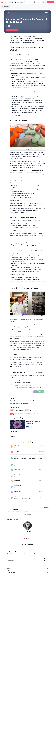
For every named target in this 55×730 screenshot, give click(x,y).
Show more (27, 501)
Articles (7, 12)
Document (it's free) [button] (12, 29)
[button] (46, 13)
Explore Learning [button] (9, 2)
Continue (41, 391)
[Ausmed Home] (2, 2)
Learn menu (6, 6)
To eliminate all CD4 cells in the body (21, 382)
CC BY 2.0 (42, 315)
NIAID (33, 148)
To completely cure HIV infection (20, 380)
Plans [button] (38, 2)
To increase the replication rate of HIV (22, 385)
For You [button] (29, 2)
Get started (50, 2)
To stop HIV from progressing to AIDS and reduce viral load (27, 387)
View (42, 426)
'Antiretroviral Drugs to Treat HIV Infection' (20, 148)
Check (35, 391)
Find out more (27, 514)
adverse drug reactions (27, 250)
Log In (44, 2)
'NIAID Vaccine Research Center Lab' (19, 315)
